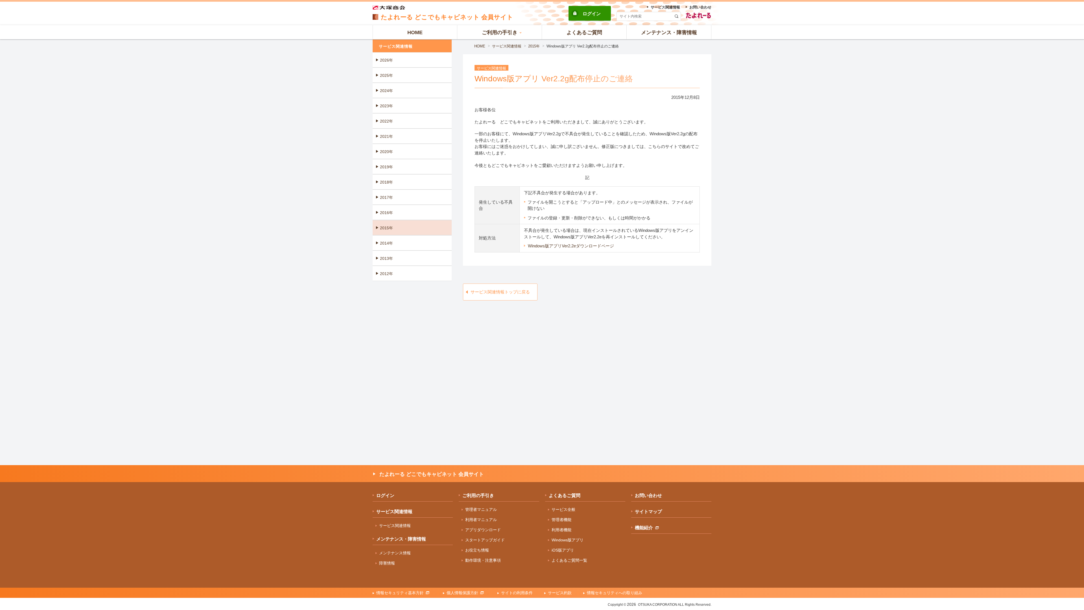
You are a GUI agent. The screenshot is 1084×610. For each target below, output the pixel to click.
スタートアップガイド (485, 540)
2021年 (386, 136)
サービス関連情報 (506, 46)
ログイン (592, 13)
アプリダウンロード (483, 530)
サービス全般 (563, 509)
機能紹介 (644, 527)
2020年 (386, 151)
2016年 (386, 212)
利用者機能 (561, 530)
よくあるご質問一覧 (569, 560)
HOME (479, 46)
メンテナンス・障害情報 (401, 539)
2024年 (386, 90)
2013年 (386, 258)
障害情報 (387, 563)
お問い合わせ (648, 495)
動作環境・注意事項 (483, 560)
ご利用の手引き (478, 495)
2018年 (386, 182)
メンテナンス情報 (395, 553)
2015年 (534, 46)
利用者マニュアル (481, 519)
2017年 (386, 197)
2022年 (386, 121)
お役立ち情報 (477, 550)
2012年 (386, 273)
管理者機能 (561, 519)
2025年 (386, 75)
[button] (499, 32)
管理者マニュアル (481, 509)
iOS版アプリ (563, 550)
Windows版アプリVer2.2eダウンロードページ (571, 245)
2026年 (386, 60)
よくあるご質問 (564, 495)
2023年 (386, 106)
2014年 (386, 243)
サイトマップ (648, 511)
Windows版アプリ (567, 540)
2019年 (386, 167)
